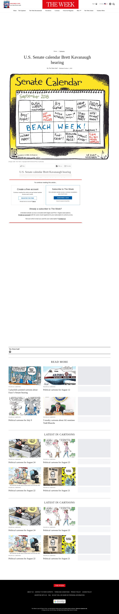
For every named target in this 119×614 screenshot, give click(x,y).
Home (55, 51)
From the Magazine (68, 10)
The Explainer (22, 10)
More (78, 10)
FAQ (49, 595)
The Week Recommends (35, 10)
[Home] (15, 10)
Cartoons (57, 10)
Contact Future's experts (44, 592)
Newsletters (48, 10)
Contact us (62, 219)
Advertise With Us (40, 595)
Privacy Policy (76, 592)
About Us (30, 592)
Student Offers (101, 10)
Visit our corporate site (81, 608)
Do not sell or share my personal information (68, 595)
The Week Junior (88, 10)
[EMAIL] (10, 352)
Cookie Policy (87, 592)
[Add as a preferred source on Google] (59, 601)
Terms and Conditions (62, 592)
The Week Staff (53, 68)
